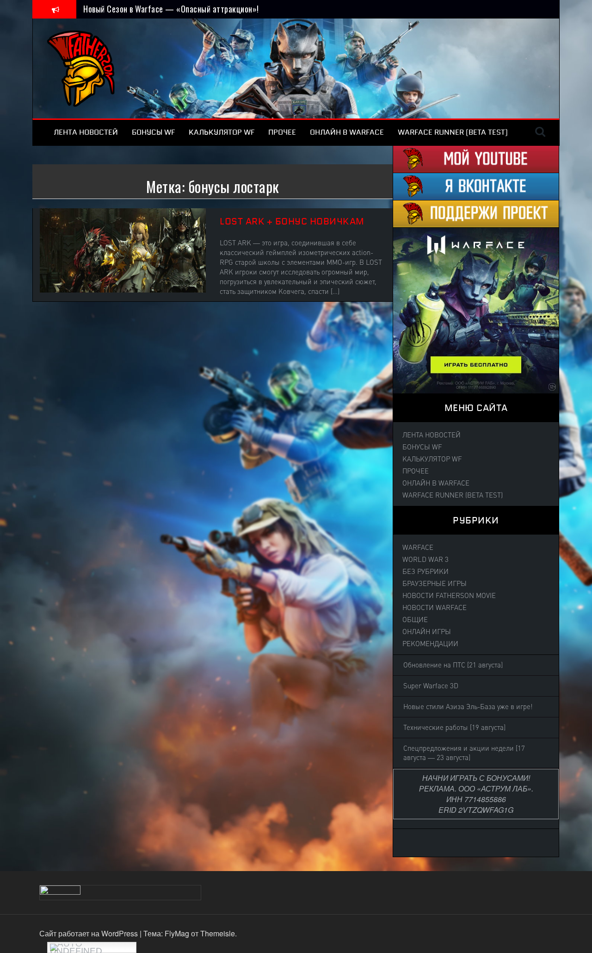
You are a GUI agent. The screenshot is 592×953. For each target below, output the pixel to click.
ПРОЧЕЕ (282, 132)
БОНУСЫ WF (153, 132)
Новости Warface (434, 608)
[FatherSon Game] (81, 67)
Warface (417, 547)
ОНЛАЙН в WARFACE (347, 132)
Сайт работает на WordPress (89, 933)
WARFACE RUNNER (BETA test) (453, 132)
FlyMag (177, 933)
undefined (76, 949)
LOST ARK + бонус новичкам (292, 221)
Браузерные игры (434, 583)
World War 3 (425, 559)
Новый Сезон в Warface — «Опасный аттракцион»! (171, 9)
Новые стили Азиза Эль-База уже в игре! (468, 707)
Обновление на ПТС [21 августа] (453, 665)
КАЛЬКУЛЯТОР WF (221, 132)
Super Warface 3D (430, 686)
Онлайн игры (426, 632)
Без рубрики (425, 571)
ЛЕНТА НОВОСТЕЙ (86, 132)
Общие (415, 620)
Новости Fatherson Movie (449, 596)
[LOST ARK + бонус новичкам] (123, 249)
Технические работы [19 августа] (454, 727)
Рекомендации (430, 644)
